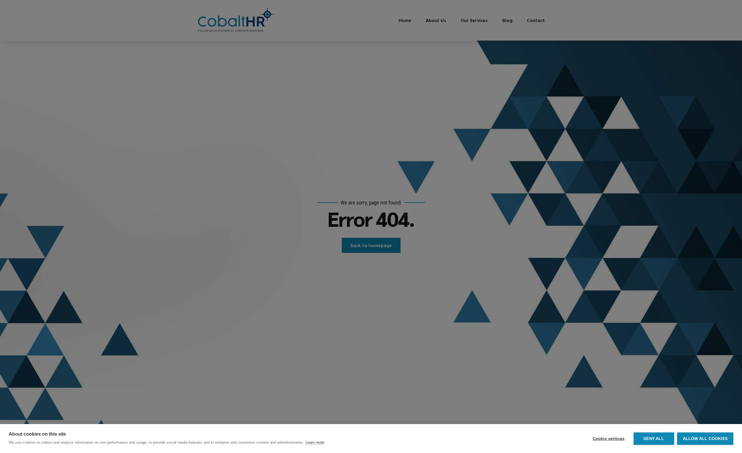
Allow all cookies (705, 438)
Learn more (314, 442)
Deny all (653, 438)
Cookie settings (609, 438)
